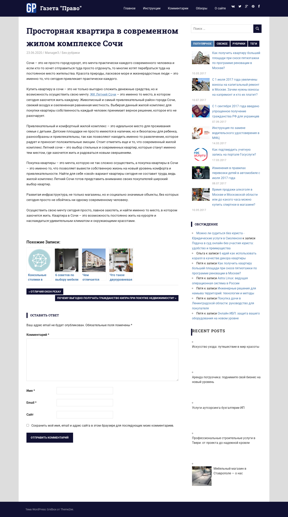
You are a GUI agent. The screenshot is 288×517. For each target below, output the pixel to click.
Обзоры (201, 8)
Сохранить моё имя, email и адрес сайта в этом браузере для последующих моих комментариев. (102, 425)
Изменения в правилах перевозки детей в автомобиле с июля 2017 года (236, 173)
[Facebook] (259, 7)
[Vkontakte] (232, 7)
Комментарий (37, 335)
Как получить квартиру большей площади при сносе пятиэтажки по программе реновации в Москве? (224, 268)
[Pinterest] (253, 7)
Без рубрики (71, 53)
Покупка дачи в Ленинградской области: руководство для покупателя (223, 303)
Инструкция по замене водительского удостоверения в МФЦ (235, 133)
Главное (129, 8)
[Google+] (246, 7)
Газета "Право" (61, 8)
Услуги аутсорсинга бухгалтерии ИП (218, 408)
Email (31, 402)
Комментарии (178, 8)
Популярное (202, 43)
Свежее (222, 43)
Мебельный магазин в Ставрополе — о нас (230, 471)
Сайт (30, 414)
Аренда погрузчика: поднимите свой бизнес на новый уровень (226, 379)
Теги (253, 43)
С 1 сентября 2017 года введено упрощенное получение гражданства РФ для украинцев (235, 111)
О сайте (220, 8)
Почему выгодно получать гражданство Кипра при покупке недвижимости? (115, 298)
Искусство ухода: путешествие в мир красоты (225, 347)
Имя (30, 391)
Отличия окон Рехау (45, 292)
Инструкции (151, 8)
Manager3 (52, 53)
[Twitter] (239, 7)
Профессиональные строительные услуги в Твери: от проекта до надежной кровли (223, 440)
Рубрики (239, 43)
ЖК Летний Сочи (103, 94)
